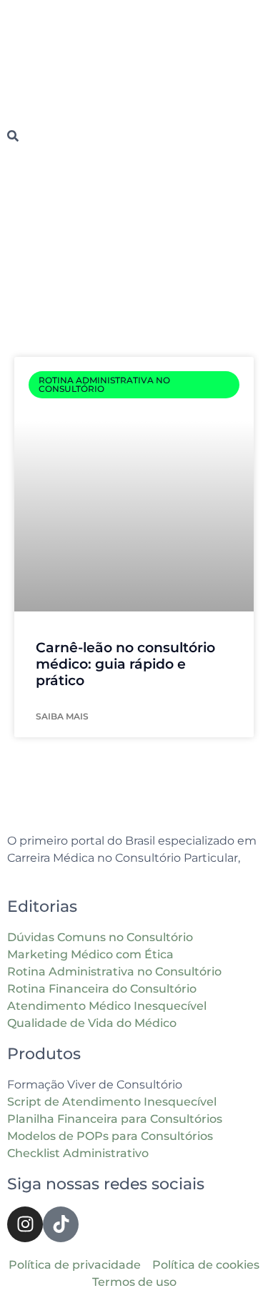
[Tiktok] (61, 1224)
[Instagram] (25, 1224)
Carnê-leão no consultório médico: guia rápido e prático (125, 664)
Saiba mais (62, 716)
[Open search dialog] (13, 137)
